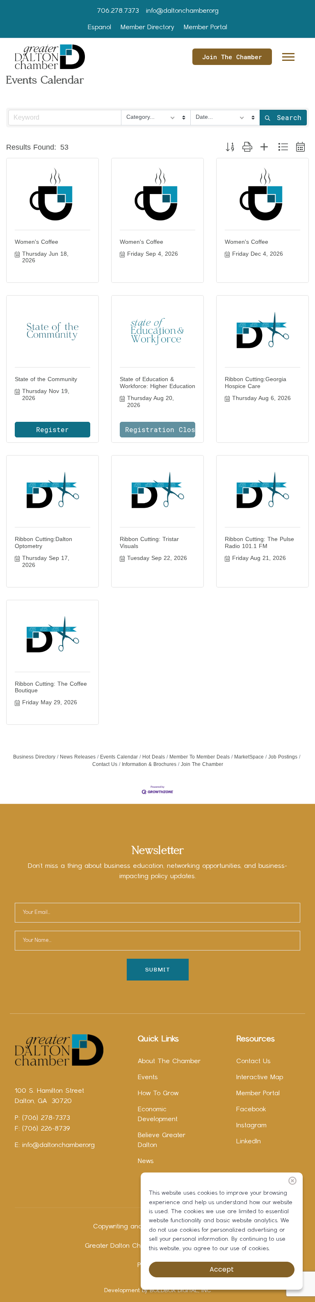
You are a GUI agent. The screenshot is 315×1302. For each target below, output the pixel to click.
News (146, 1161)
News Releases (78, 757)
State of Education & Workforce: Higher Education (157, 382)
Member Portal (205, 27)
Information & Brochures (149, 764)
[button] (287, 55)
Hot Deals (153, 757)
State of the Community (46, 379)
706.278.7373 (118, 11)
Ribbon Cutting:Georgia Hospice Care (255, 382)
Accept (222, 1269)
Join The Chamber (232, 57)
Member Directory (147, 27)
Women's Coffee (36, 241)
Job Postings (282, 757)
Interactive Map (259, 1077)
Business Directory (34, 757)
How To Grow (158, 1093)
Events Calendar (119, 757)
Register (52, 429)
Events (148, 1077)
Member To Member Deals (199, 757)
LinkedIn (248, 1141)
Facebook (251, 1109)
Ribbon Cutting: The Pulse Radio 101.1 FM (259, 542)
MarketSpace (249, 757)
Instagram (251, 1125)
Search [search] (289, 117)
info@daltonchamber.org (182, 11)
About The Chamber (169, 1061)
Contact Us (253, 1061)
